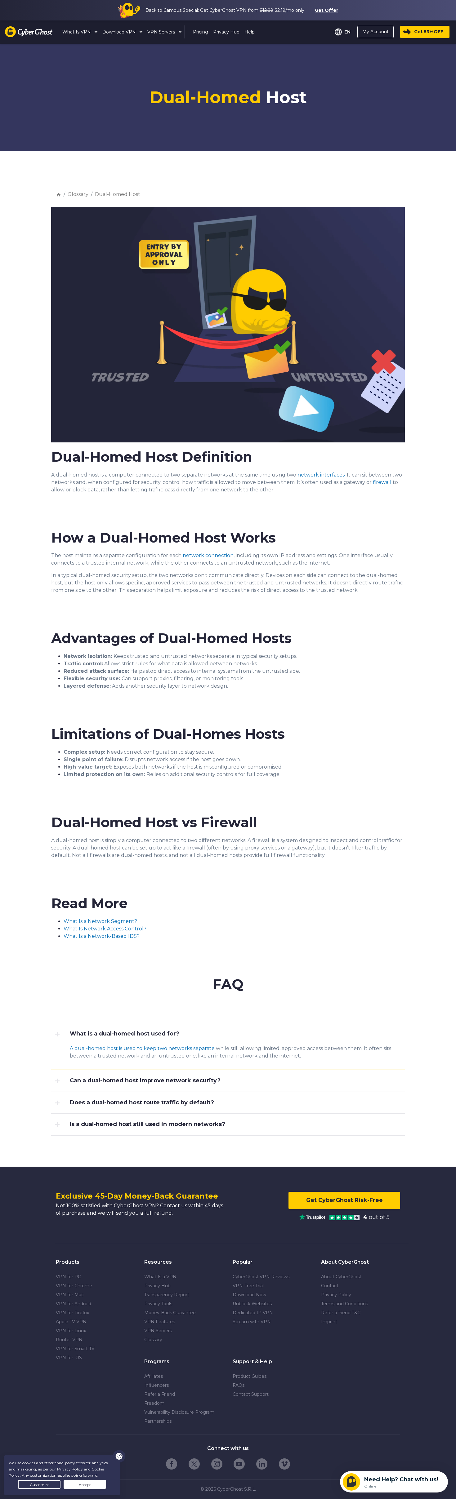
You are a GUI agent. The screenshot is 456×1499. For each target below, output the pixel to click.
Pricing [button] (200, 32)
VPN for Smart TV (75, 1348)
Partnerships (158, 1421)
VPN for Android (73, 1303)
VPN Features (159, 1321)
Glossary (78, 194)
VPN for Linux (71, 1330)
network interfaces (321, 475)
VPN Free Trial (248, 1285)
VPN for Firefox (72, 1312)
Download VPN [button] (119, 32)
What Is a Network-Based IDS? (102, 936)
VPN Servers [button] (161, 32)
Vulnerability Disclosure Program (179, 1412)
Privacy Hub (157, 1285)
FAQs (238, 1385)
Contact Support (251, 1394)
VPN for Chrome (74, 1285)
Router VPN (69, 1339)
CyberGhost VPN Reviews (261, 1276)
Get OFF (428, 31)
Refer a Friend (159, 1394)
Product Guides (249, 1376)
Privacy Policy (336, 1294)
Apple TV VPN (71, 1321)
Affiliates (153, 1376)
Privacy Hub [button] (226, 32)
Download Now (249, 1294)
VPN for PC (68, 1276)
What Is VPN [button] (77, 32)
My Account (375, 31)
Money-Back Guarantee (170, 1312)
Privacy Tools (158, 1303)
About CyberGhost (341, 1276)
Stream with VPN (252, 1321)
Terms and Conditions (344, 1303)
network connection (208, 555)
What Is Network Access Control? (105, 929)
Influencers (156, 1385)
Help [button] (249, 32)
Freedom (154, 1403)
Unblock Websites (252, 1303)
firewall (382, 482)
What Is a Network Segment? (100, 921)
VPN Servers (158, 1330)
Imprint (329, 1321)
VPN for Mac (70, 1294)
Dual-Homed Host (117, 194)
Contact (329, 1285)
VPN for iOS (69, 1357)
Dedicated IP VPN (253, 1312)
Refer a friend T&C (340, 1312)
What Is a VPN (160, 1276)
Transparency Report (166, 1294)
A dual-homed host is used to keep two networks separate (142, 1048)
